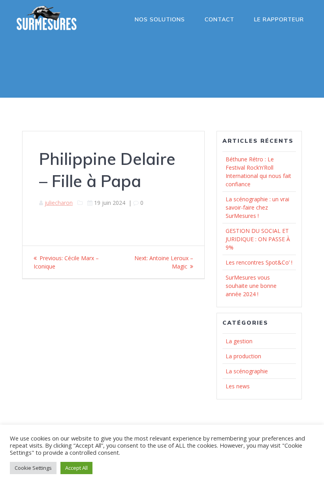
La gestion (239, 341)
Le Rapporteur (279, 19)
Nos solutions (160, 19)
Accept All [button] (76, 467)
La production (243, 356)
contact (219, 19)
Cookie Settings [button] (33, 467)
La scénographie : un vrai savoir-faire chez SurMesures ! (257, 207)
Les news (238, 386)
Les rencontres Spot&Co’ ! (259, 262)
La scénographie (247, 371)
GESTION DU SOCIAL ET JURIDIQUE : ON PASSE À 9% (258, 239)
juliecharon (59, 202)
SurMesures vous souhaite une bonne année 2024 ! (251, 286)
